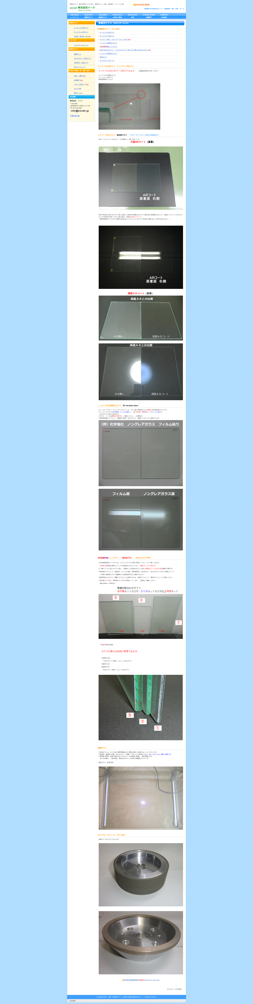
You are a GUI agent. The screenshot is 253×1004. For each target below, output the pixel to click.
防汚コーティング (80, 67)
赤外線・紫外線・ (82, 36)
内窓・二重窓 (80, 76)
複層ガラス (77, 54)
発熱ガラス (103, 57)
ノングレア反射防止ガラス (108, 43)
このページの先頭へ (174, 989)
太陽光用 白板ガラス (81, 62)
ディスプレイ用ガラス (107, 36)
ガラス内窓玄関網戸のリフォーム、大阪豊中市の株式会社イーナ (96, 8)
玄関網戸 (78, 80)
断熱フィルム (78, 93)
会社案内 (73, 1001)
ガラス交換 (77, 88)
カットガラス (108, 46)
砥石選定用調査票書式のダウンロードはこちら (142, 980)
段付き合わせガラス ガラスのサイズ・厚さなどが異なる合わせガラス (125, 50)
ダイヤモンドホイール (107, 60)
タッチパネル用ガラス (107, 32)
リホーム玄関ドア (81, 84)
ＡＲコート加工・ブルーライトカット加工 (115, 39)
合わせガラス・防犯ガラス (82, 58)
